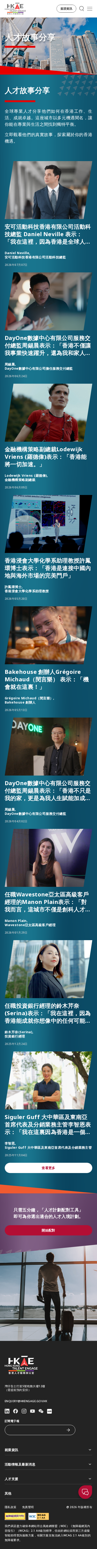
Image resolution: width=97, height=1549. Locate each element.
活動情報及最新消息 (20, 1464)
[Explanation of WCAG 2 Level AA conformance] (38, 1516)
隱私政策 (10, 1507)
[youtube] (32, 1411)
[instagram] (24, 1411)
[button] (66, 9)
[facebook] (15, 1411)
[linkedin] (7, 1411)
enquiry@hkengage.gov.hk (26, 1401)
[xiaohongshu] (49, 1411)
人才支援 (11, 1479)
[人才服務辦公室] (15, 8)
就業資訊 (11, 1450)
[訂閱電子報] (68, 1430)
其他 (8, 1493)
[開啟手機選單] (89, 8)
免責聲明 (28, 1507)
